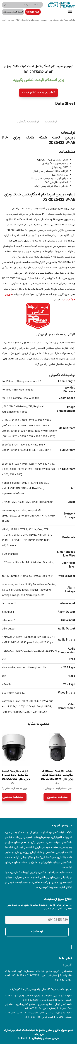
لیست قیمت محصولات (13, 12)
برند (61, 20)
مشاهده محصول (57, 797)
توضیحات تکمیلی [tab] (28, 121)
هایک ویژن (70, 20)
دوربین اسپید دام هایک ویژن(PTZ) (30, 20)
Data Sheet (65, 104)
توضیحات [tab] (51, 121)
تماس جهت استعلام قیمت (38, 92)
